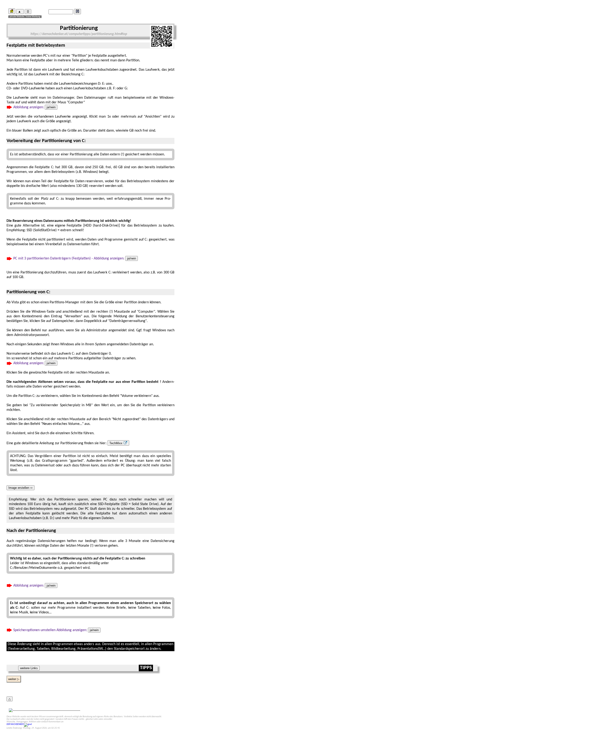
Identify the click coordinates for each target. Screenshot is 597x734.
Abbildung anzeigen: (34, 107)
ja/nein (51, 107)
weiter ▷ (13, 679)
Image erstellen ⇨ (20, 487)
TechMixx (116, 443)
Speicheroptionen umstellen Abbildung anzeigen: (55, 630)
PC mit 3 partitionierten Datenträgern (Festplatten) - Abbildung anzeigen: (74, 258)
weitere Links (29, 668)
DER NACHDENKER (15, 724)
